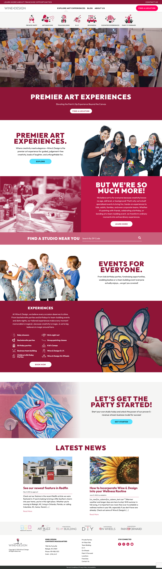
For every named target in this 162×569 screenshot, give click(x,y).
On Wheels (85, 551)
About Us (100, 8)
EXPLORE (40, 161)
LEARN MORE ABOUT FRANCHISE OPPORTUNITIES (28, 2)
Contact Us (152, 2)
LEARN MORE (121, 224)
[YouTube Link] (132, 544)
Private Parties (87, 540)
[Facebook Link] (119, 544)
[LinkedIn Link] (127, 544)
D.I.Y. (83, 548)
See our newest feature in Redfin (45, 488)
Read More (27, 511)
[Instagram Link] (123, 544)
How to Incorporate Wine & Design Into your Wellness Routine (114, 489)
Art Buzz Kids (86, 542)
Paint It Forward (87, 553)
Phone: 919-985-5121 (52, 551)
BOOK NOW (40, 364)
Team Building (86, 545)
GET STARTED (121, 422)
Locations (85, 556)
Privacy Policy (83, 567)
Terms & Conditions (72, 567)
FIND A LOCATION (147, 8)
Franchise (85, 559)
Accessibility (92, 567)
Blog (90, 8)
